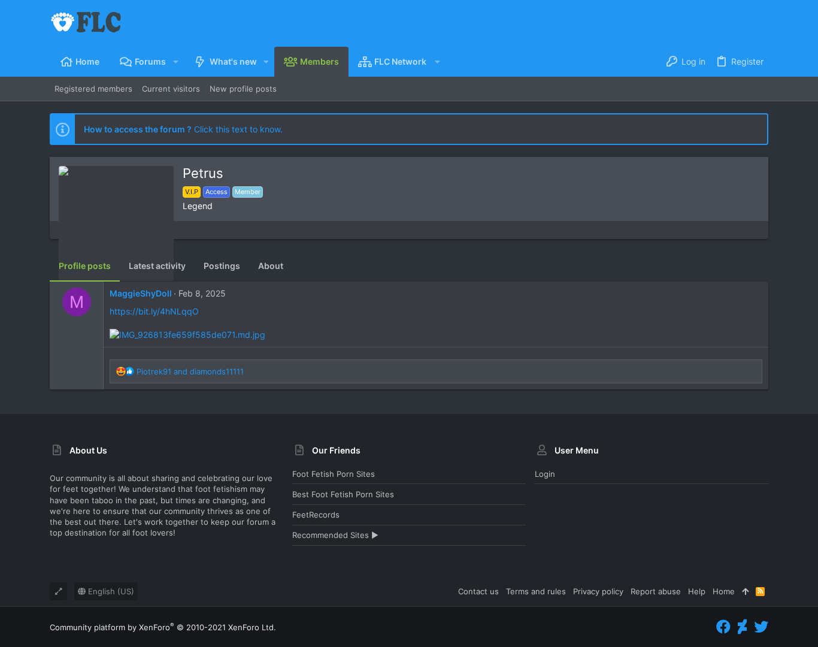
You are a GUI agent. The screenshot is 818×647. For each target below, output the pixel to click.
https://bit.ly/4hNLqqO (154, 311)
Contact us (478, 591)
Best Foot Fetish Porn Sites (343, 494)
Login (545, 474)
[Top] (745, 591)
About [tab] (270, 266)
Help (696, 591)
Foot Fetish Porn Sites (333, 474)
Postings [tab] (222, 266)
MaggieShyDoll (141, 293)
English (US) (110, 591)
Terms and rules (536, 591)
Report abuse (656, 591)
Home (724, 591)
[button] (175, 61)
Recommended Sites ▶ (335, 535)
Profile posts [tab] (85, 266)
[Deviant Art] (742, 626)
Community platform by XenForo (163, 627)
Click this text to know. (183, 129)
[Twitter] (761, 626)
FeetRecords (316, 514)
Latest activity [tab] (157, 266)
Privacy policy (598, 591)
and (190, 371)
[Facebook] (723, 626)
